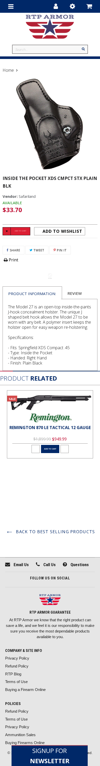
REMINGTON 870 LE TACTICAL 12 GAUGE (50, 427)
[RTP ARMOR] (50, 600)
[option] (50, 424)
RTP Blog (13, 674)
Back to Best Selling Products (55, 531)
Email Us (21, 564)
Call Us (49, 564)
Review (74, 293)
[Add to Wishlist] (36, 449)
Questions (79, 564)
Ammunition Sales (20, 735)
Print (13, 260)
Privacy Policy (17, 658)
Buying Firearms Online (25, 742)
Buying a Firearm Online (25, 689)
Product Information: (32, 293)
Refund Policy (16, 666)
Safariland (27, 196)
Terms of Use (16, 681)
